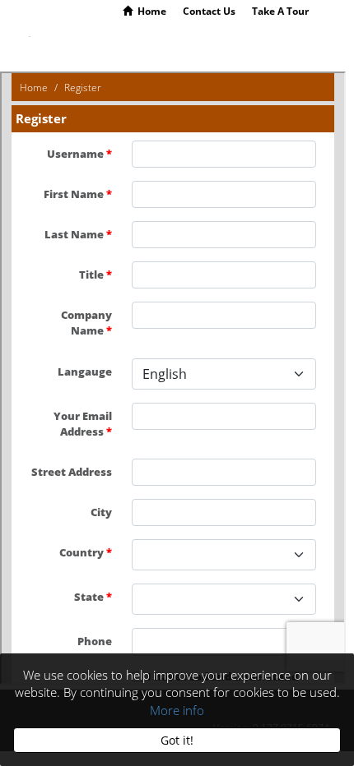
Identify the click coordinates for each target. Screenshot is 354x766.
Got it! (177, 740)
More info (177, 710)
